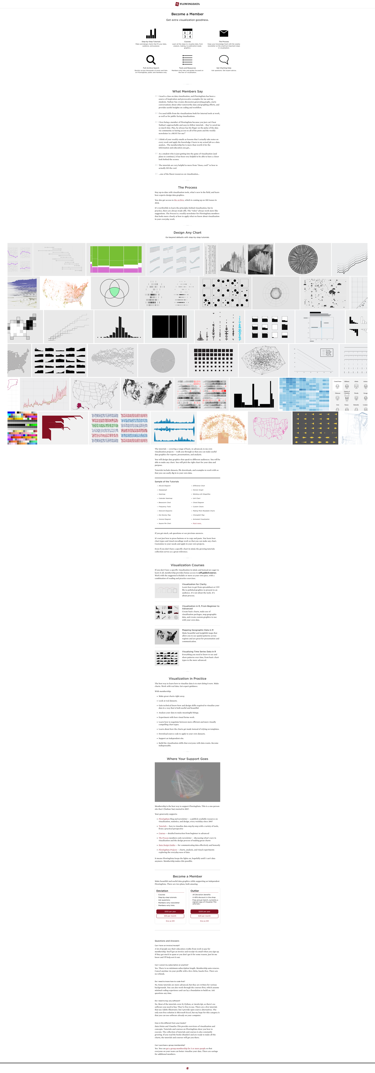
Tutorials (163, 826)
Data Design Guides (167, 845)
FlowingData (164, 819)
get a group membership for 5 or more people (186, 1048)
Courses (162, 833)
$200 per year (204, 911)
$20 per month (204, 916)
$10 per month (170, 916)
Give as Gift (170, 921)
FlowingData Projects (168, 850)
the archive (179, 200)
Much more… (197, 523)
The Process (164, 838)
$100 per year (170, 911)
